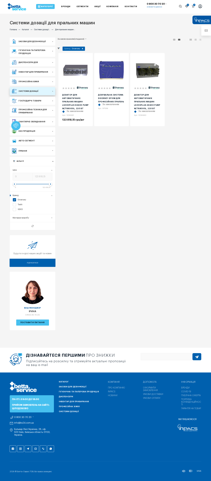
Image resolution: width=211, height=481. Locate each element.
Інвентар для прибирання (74, 402)
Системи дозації (69, 411)
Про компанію (116, 388)
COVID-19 (186, 392)
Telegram (28, 448)
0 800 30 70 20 (156, 4)
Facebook (13, 448)
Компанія (114, 382)
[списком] (195, 39)
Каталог (64, 382)
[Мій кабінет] (200, 6)
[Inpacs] (187, 428)
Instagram (20, 448)
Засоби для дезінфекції (72, 387)
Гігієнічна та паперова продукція (79, 392)
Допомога (150, 382)
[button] (16, 125)
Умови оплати (151, 398)
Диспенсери (66, 397)
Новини (112, 395)
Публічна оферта (191, 395)
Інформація (188, 382)
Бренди (185, 388)
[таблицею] (200, 39)
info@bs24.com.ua (24, 423)
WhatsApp (50, 448)
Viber (43, 448)
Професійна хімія (69, 406)
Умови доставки (153, 394)
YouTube (35, 448)
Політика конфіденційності (191, 402)
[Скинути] (32, 226)
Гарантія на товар (191, 408)
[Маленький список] (174, 39)
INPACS (111, 392)
